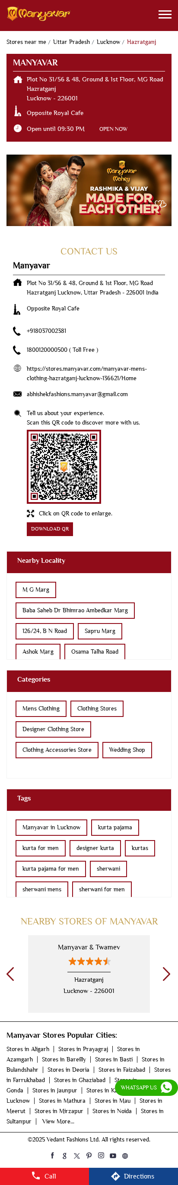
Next (165, 974)
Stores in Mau (112, 1101)
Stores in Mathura (62, 1101)
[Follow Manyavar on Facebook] (53, 1155)
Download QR (50, 529)
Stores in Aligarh (27, 1049)
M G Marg (35, 589)
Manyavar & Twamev (89, 947)
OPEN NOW (113, 129)
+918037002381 (46, 331)
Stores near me (26, 42)
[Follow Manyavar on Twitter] (77, 1155)
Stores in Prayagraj (83, 1049)
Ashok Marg (38, 651)
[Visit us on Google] (65, 1155)
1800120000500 (48, 350)
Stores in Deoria (68, 1070)
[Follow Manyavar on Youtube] (113, 1155)
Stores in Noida (112, 1111)
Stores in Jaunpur (54, 1090)
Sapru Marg (100, 631)
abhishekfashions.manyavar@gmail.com (77, 394)
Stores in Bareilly (64, 1059)
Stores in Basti (114, 1059)
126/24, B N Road (44, 631)
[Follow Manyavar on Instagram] (101, 1155)
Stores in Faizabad (122, 1070)
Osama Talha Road (94, 651)
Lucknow (108, 42)
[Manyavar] (38, 15)
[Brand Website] (125, 1155)
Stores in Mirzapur (59, 1111)
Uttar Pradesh (71, 42)
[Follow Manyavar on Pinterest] (89, 1155)
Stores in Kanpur (108, 1090)
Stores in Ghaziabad (79, 1080)
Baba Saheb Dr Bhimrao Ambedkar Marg (75, 610)
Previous (8, 974)
